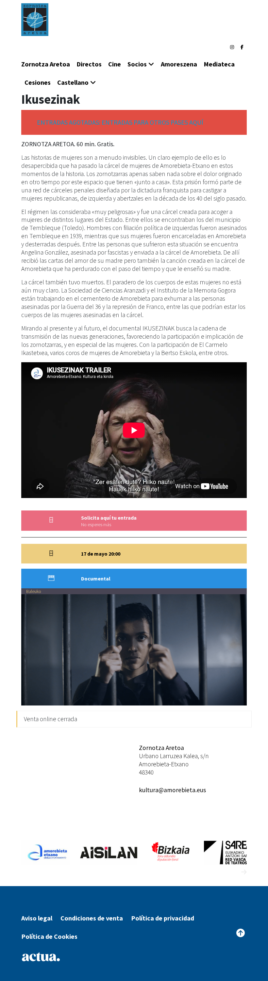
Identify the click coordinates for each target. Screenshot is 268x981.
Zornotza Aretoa (45, 64)
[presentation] (232, 872)
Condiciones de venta (91, 918)
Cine (114, 64)
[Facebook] (242, 47)
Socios (137, 64)
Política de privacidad (162, 918)
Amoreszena (179, 64)
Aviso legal (36, 918)
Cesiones (38, 82)
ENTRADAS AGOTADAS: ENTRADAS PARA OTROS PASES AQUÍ (120, 122)
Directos (89, 64)
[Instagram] (232, 47)
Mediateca (219, 64)
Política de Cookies (49, 936)
